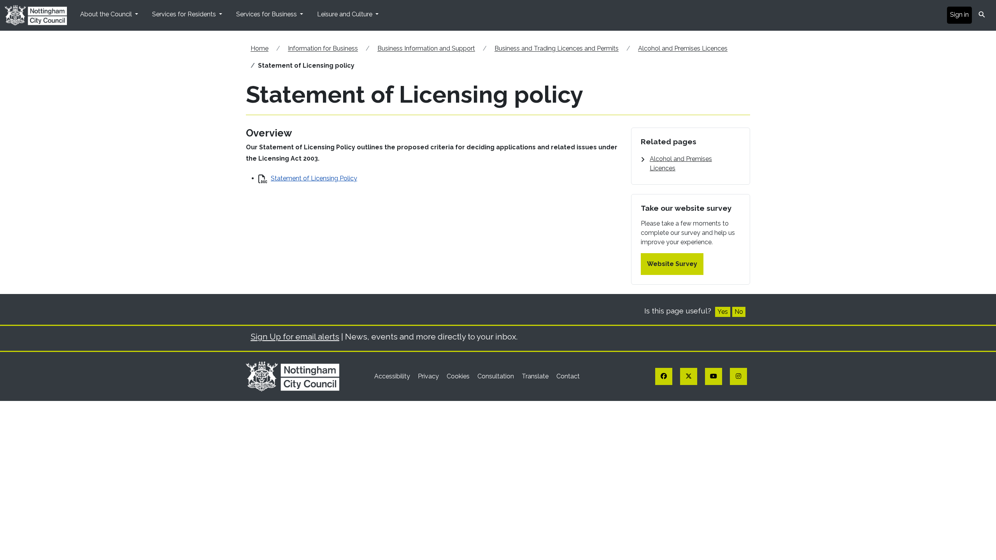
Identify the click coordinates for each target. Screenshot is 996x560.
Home (259, 48)
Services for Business (267, 14)
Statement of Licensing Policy (314, 178)
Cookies (459, 376)
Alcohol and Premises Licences (683, 48)
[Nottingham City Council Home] (292, 376)
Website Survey (672, 264)
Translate (536, 376)
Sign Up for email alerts (295, 336)
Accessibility (393, 376)
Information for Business (323, 48)
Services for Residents (184, 14)
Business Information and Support (426, 48)
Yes (722, 311)
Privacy (429, 376)
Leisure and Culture (345, 14)
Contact (568, 376)
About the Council (106, 14)
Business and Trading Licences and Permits (556, 48)
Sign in (959, 14)
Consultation (496, 376)
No (739, 311)
